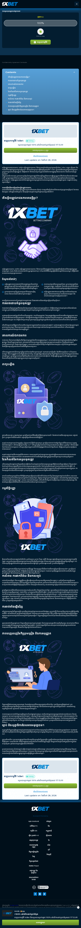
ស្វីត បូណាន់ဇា (34, 835)
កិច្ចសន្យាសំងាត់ (33, 861)
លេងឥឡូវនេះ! (40, 922)
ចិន (49, 826)
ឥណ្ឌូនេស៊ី (49, 831)
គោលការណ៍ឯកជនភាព (15, 84)
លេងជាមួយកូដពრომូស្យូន (41, 150)
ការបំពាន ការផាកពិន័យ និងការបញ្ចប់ (20, 99)
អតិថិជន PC (34, 826)
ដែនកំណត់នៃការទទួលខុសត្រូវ (18, 91)
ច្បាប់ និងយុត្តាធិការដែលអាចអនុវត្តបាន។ (21, 110)
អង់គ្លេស (48, 821)
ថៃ (49, 840)
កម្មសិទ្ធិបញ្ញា (12, 95)
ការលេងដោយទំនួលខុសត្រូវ (17, 81)
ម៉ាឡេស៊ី (49, 854)
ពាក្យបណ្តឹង (12, 88)
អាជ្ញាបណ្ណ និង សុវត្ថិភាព (34, 872)
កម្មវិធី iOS (33, 831)
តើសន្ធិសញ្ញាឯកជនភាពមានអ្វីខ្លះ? (19, 77)
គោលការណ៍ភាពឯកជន (33, 878)
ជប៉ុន (48, 845)
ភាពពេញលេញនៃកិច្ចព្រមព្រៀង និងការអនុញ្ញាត (23, 106)
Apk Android (33, 821)
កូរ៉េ (49, 850)
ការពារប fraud (34, 866)
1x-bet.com (14, 905)
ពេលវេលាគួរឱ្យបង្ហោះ (33, 846)
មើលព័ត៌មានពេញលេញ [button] (40, 156)
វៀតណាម (49, 835)
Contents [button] (10, 72)
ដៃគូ (33, 856)
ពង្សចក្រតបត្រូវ (33, 840)
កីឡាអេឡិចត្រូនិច (34, 852)
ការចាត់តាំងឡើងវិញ (14, 102)
